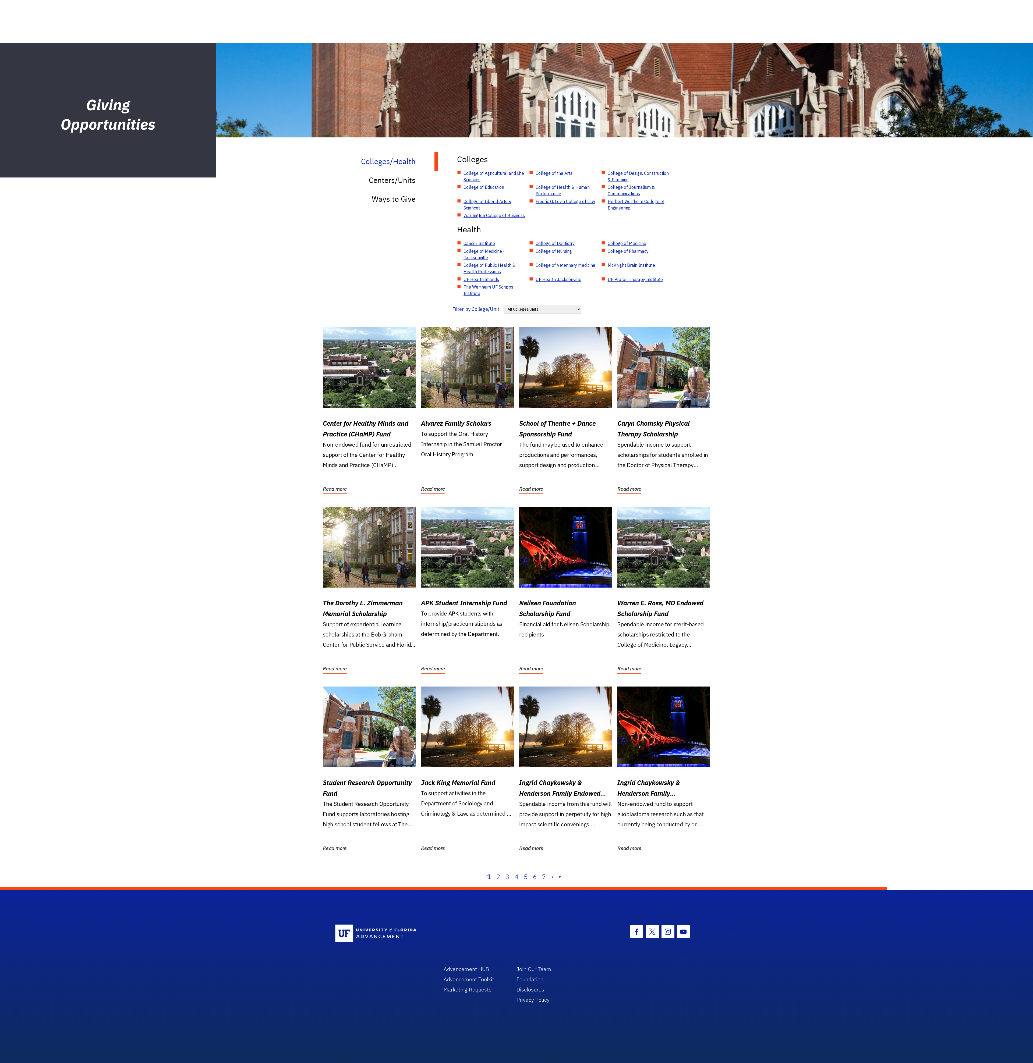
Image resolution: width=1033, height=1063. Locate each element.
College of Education (484, 187)
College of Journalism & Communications (631, 190)
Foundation (529, 979)
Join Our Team (533, 969)
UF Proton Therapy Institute (635, 279)
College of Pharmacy (628, 251)
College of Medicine (627, 243)
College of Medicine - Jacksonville (484, 254)
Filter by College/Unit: (476, 309)
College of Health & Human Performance (563, 190)
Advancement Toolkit (469, 979)
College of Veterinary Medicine (565, 265)
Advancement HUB (466, 969)
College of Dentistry (555, 243)
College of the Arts (554, 173)
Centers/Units (392, 180)
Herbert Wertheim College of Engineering (636, 205)
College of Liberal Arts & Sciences (487, 205)
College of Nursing (554, 251)
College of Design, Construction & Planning (638, 176)
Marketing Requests (467, 989)
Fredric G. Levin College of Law (565, 201)
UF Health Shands (481, 279)
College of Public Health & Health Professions (489, 268)
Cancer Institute (479, 243)
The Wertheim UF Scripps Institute (488, 290)
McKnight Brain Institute (631, 265)
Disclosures (530, 989)
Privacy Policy (533, 999)
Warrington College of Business (494, 215)
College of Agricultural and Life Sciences (494, 176)
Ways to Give (394, 199)
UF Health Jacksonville (558, 279)
